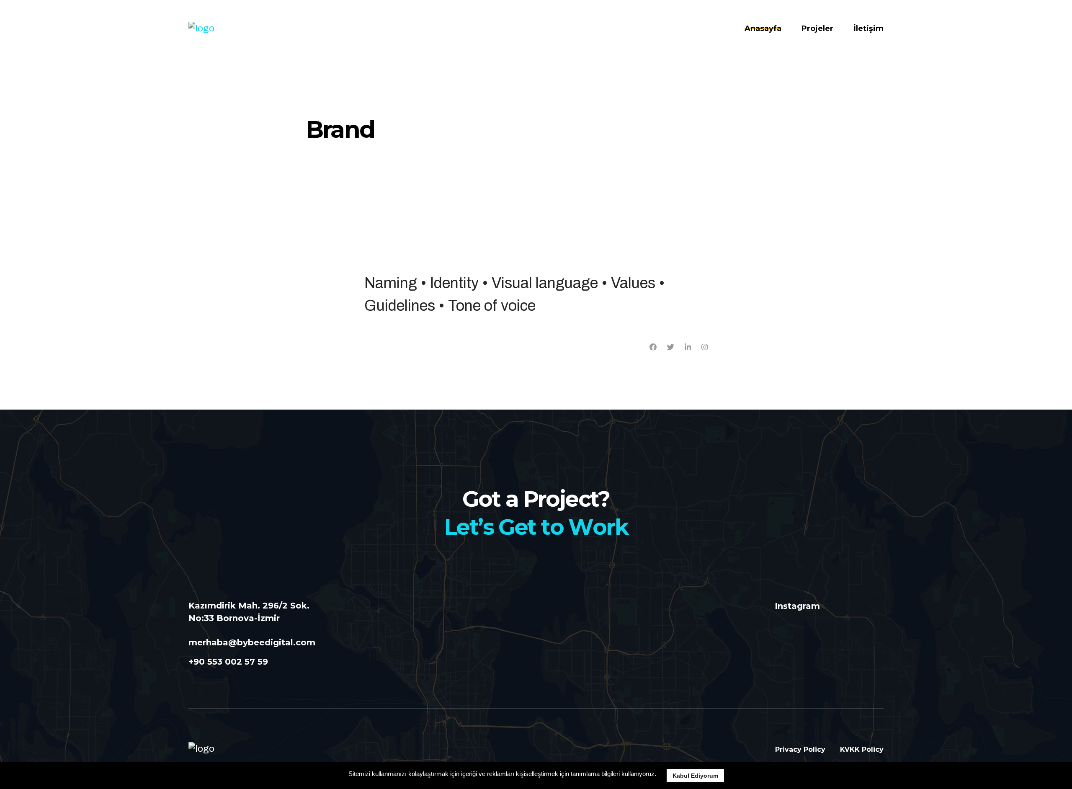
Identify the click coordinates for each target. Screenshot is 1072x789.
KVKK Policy (862, 749)
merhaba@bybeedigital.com (251, 642)
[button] (659, 775)
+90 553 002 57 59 (228, 662)
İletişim (868, 28)
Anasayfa (763, 28)
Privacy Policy (800, 749)
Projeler (817, 28)
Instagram (797, 606)
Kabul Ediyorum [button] (695, 775)
